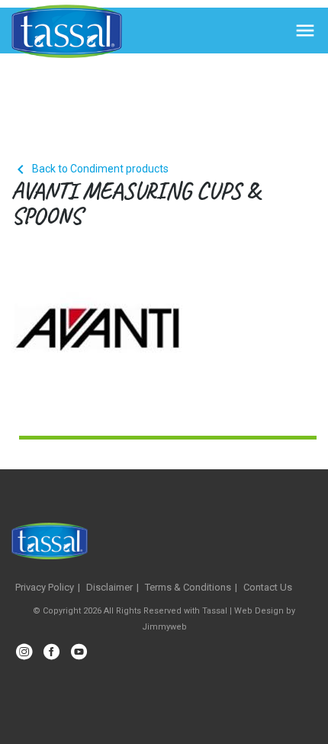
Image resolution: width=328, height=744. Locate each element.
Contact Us (267, 587)
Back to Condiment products (90, 169)
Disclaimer (109, 587)
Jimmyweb (164, 627)
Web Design (259, 611)
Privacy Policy (44, 587)
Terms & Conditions (188, 587)
